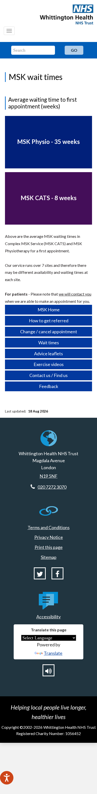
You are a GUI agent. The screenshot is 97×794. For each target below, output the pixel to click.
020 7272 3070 (52, 487)
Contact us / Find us (48, 375)
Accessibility (48, 616)
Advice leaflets (48, 353)
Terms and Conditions (49, 527)
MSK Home (49, 309)
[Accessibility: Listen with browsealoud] (48, 670)
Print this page (49, 547)
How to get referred (48, 320)
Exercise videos (49, 364)
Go (74, 50)
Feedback (48, 386)
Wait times (48, 342)
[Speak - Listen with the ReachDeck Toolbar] (6, 778)
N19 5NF (48, 476)
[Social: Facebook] (57, 573)
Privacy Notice (48, 537)
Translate (53, 653)
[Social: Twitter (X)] (40, 573)
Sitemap (48, 557)
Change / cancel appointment (48, 331)
